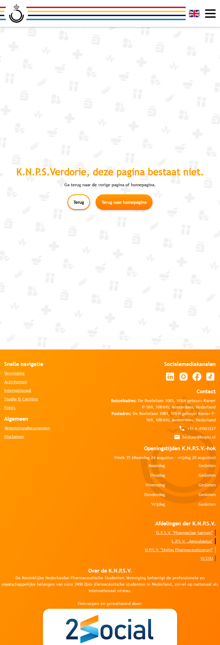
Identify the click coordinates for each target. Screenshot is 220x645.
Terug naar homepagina (124, 202)
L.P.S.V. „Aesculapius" (192, 541)
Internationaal (17, 390)
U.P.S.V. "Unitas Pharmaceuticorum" (179, 550)
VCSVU (206, 558)
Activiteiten (15, 382)
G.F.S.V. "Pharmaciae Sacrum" (184, 532)
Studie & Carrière (21, 399)
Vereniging (14, 373)
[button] (194, 13)
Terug (79, 202)
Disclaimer (14, 436)
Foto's (9, 407)
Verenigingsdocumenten (27, 428)
